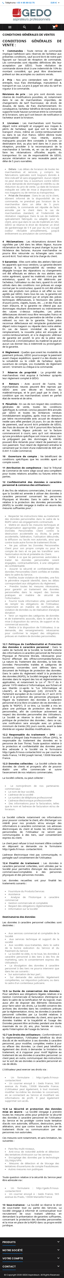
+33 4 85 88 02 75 (25, 2)
